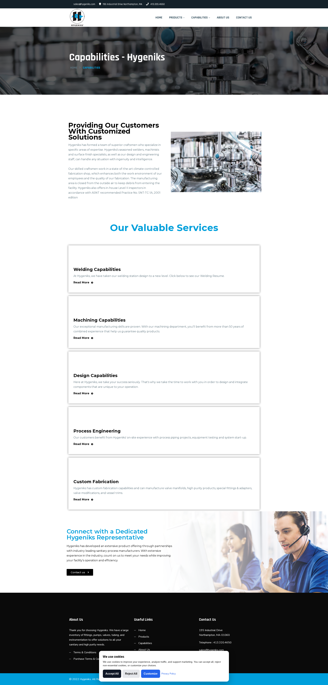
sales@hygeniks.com (84, 4)
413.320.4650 (157, 4)
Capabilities (199, 17)
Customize (151, 673)
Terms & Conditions (84, 652)
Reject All (131, 673)
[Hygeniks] (91, 17)
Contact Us (244, 17)
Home (158, 17)
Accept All (112, 673)
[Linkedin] (257, 4)
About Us (223, 17)
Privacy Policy (168, 673)
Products (175, 17)
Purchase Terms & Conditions (90, 659)
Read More (81, 282)
